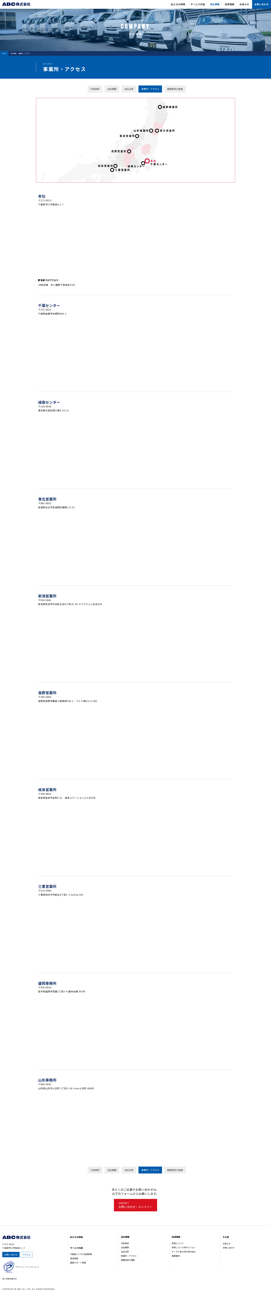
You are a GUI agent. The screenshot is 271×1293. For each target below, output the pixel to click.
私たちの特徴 (178, 4)
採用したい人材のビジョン (183, 1247)
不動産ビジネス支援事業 (81, 1254)
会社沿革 (125, 1251)
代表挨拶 (125, 1243)
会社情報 (215, 4)
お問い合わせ (261, 4)
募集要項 (176, 1255)
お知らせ (244, 4)
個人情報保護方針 (9, 1278)
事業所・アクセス (129, 1255)
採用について (178, 1243)
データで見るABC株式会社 (183, 1251)
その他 (226, 1237)
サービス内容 (198, 4)
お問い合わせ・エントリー (135, 1205)
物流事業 (74, 1258)
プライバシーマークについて (27, 1267)
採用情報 (229, 4)
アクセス (26, 1254)
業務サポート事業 (78, 1262)
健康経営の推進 (128, 1260)
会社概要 (125, 1247)
